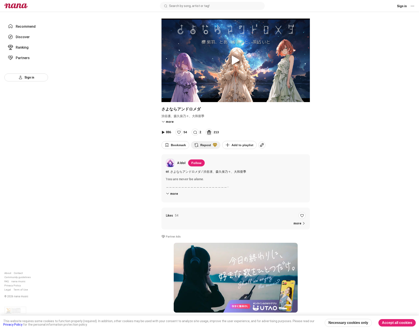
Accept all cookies (397, 323)
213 (216, 132)
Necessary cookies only (348, 323)
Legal (7, 289)
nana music (18, 281)
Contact (18, 273)
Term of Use (21, 289)
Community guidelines (17, 277)
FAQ (6, 281)
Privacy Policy (12, 285)
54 (185, 132)
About (7, 273)
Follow (196, 163)
